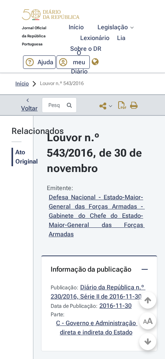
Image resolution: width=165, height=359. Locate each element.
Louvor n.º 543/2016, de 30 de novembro (96, 153)
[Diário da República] (50, 16)
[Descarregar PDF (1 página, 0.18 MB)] (122, 106)
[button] (50, 15)
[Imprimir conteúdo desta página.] (134, 106)
